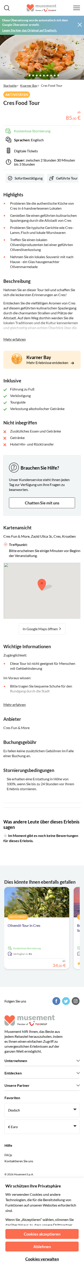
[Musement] (41, 7)
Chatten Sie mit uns (42, 502)
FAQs (8, 1155)
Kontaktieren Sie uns (18, 1161)
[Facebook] (55, 1001)
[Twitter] (65, 1001)
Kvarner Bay (28, 85)
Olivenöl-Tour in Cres (24, 925)
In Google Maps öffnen (40, 629)
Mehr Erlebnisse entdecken (47, 362)
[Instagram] (75, 1001)
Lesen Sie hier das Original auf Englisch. (29, 30)
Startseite (10, 85)
